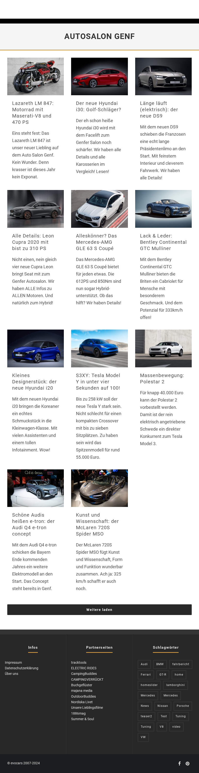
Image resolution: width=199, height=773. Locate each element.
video (176, 726)
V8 (162, 726)
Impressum (13, 662)
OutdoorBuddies (83, 696)
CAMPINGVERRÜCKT (87, 679)
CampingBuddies (84, 674)
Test (164, 716)
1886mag (78, 713)
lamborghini (175, 685)
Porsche (183, 706)
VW (143, 737)
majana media (81, 691)
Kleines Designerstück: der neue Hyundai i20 (34, 381)
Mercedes (148, 695)
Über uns (11, 674)
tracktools (78, 662)
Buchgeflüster (81, 685)
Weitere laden (99, 610)
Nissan (163, 706)
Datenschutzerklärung (21, 668)
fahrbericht (180, 664)
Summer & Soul (82, 719)
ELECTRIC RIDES (83, 668)
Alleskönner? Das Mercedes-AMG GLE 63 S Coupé (96, 242)
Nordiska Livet (82, 702)
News (145, 706)
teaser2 (146, 716)
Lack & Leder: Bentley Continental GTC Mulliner (163, 242)
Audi (144, 664)
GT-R (162, 674)
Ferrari (146, 674)
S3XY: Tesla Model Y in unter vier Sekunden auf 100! (98, 381)
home (179, 674)
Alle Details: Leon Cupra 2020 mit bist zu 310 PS (33, 242)
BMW (160, 664)
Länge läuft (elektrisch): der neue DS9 (159, 109)
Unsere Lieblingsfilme (87, 708)
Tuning (180, 716)
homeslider (149, 685)
